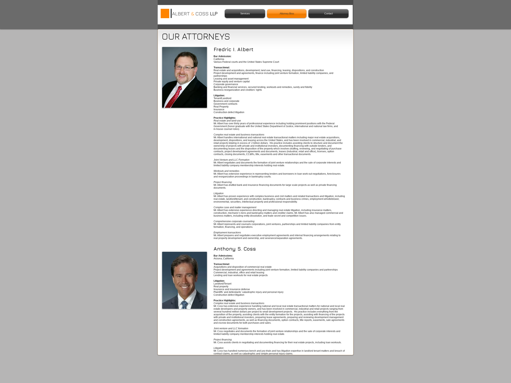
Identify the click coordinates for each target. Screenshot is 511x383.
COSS (202, 13)
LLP (213, 13)
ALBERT (181, 13)
